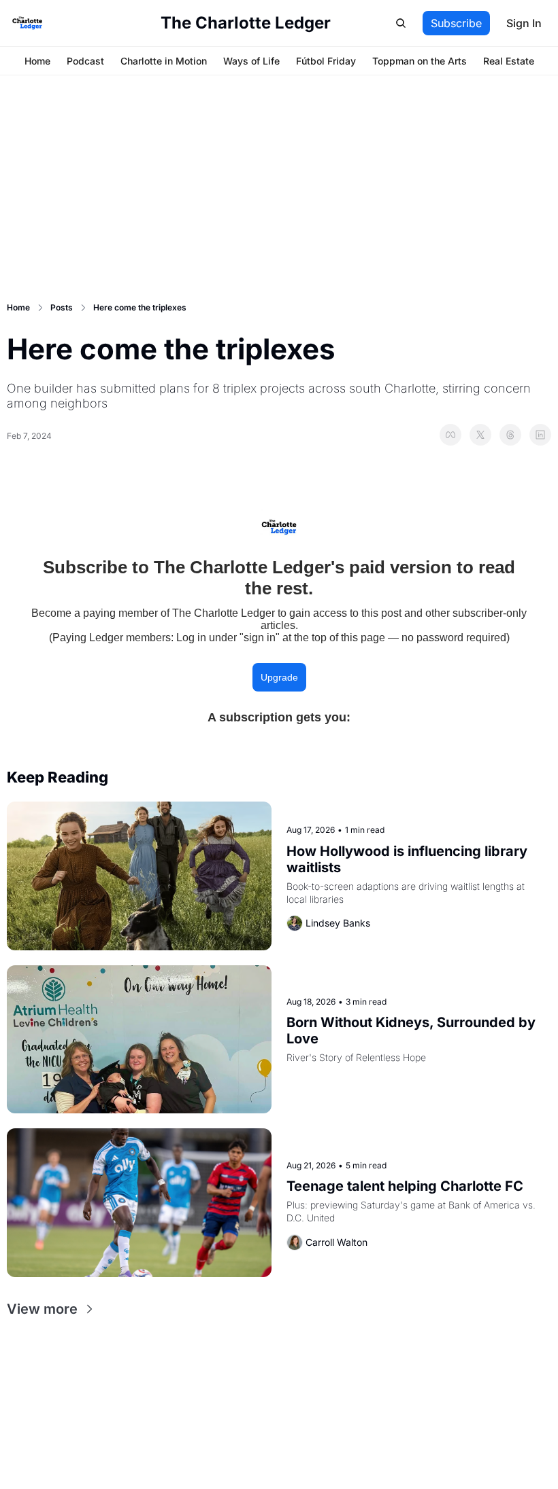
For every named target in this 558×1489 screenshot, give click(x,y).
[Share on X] (480, 435)
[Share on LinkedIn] (540, 435)
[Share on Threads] (510, 435)
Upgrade (279, 677)
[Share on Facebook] (450, 435)
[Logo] (27, 23)
